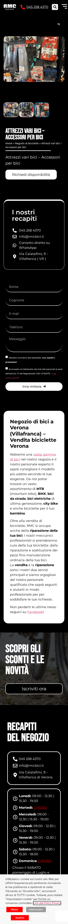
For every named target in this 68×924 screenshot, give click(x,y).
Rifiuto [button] (14, 909)
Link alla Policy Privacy (47, 903)
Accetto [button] (19, 917)
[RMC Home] (10, 7)
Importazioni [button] (36, 909)
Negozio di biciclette (27, 143)
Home (8, 143)
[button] (55, 7)
